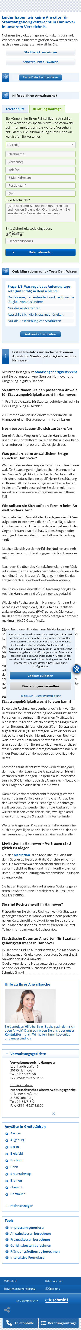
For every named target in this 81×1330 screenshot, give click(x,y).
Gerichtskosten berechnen (30, 1245)
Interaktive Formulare (27, 1257)
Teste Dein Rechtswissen (40, 77)
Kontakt (12, 1281)
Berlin (14, 1147)
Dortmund (17, 1194)
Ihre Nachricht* (17, 200)
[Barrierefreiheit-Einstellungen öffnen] (77, 669)
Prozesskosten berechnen (30, 1239)
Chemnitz (17, 1187)
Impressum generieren (27, 1227)
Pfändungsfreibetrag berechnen (35, 1251)
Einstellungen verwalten (40, 686)
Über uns (54, 1289)
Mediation (22, 855)
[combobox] (41, 145)
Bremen (16, 1180)
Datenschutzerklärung (48, 695)
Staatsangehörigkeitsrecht (56, 372)
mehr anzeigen (21, 1205)
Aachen (15, 1133)
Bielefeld (16, 1154)
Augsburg (17, 1140)
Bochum (16, 1160)
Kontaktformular (18, 1034)
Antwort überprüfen (40, 334)
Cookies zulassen (40, 676)
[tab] (40, 52)
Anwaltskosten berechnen (30, 1233)
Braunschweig (20, 1174)
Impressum (27, 695)
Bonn (14, 1167)
